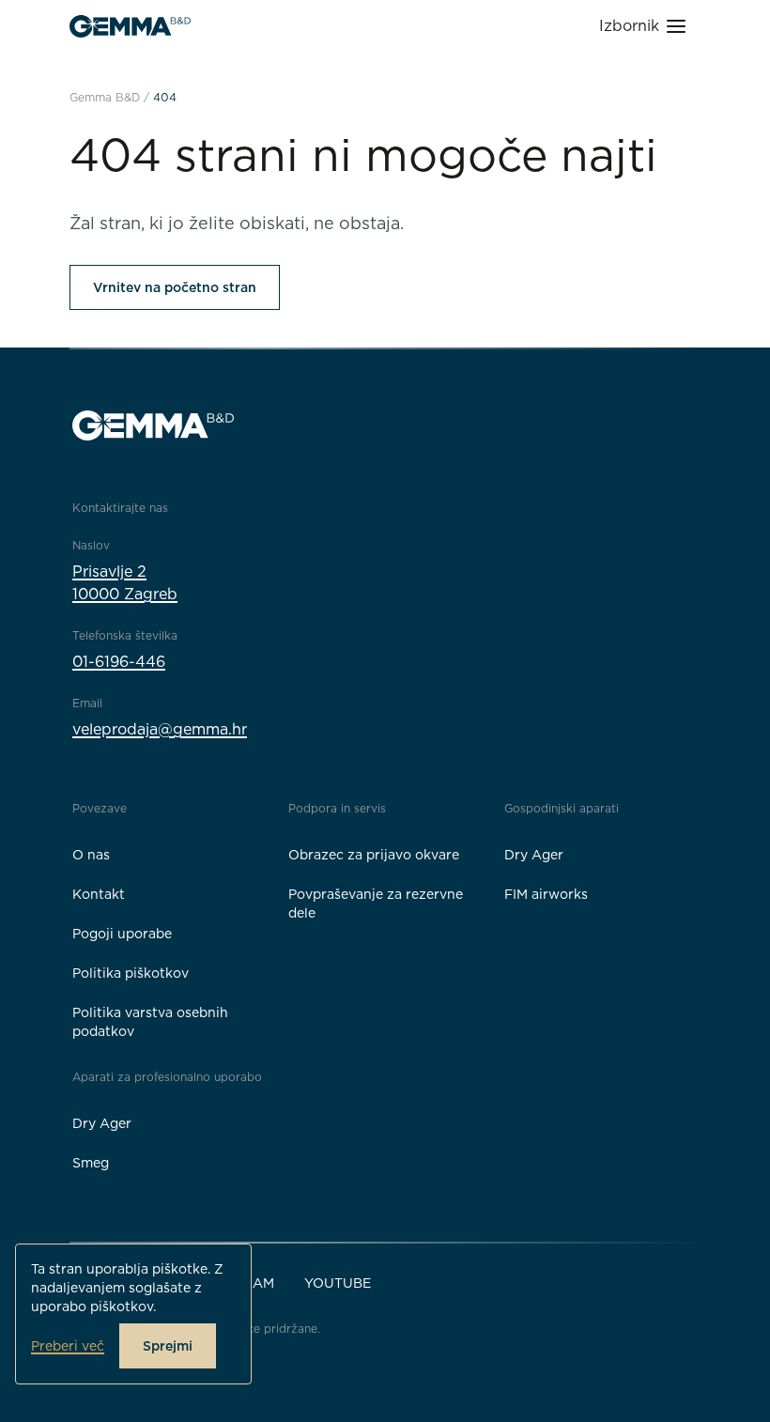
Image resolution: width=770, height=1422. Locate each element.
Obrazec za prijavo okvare (373, 854)
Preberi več (67, 1345)
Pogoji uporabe (122, 933)
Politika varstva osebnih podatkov (150, 1022)
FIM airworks (546, 894)
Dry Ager (533, 854)
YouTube (337, 1283)
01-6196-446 (118, 662)
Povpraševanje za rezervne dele (375, 903)
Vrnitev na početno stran (174, 287)
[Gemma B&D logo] (130, 26)
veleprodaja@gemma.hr (159, 729)
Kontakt (98, 894)
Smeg (90, 1162)
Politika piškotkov (130, 973)
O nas (91, 854)
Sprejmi (167, 1345)
